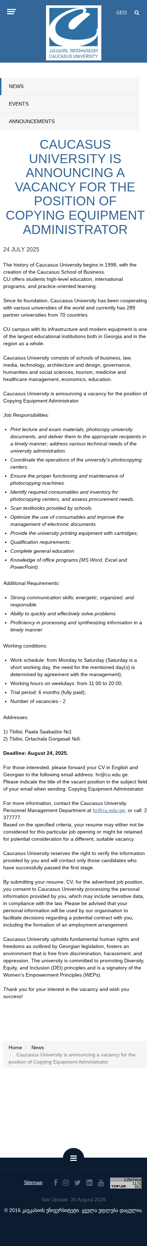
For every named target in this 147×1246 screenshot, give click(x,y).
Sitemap (33, 1182)
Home (15, 1047)
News (16, 86)
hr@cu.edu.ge (109, 810)
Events (19, 104)
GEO (121, 12)
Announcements (32, 121)
